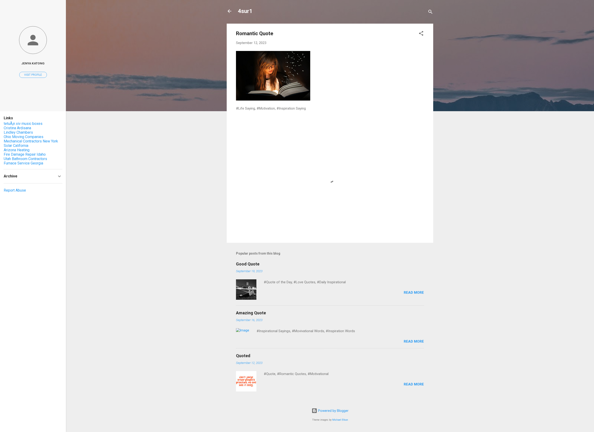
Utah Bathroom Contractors (25, 159)
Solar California (16, 145)
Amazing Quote (251, 312)
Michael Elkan (340, 419)
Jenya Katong (33, 63)
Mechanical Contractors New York (31, 141)
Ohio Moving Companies (23, 137)
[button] (421, 34)
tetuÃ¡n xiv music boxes (23, 123)
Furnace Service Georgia (23, 163)
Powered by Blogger (333, 411)
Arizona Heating (16, 150)
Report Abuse (15, 190)
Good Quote (247, 264)
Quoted (243, 355)
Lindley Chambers (18, 132)
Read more (414, 292)
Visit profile (33, 74)
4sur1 (245, 11)
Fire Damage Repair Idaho (25, 154)
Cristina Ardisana (17, 128)
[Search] (430, 13)
